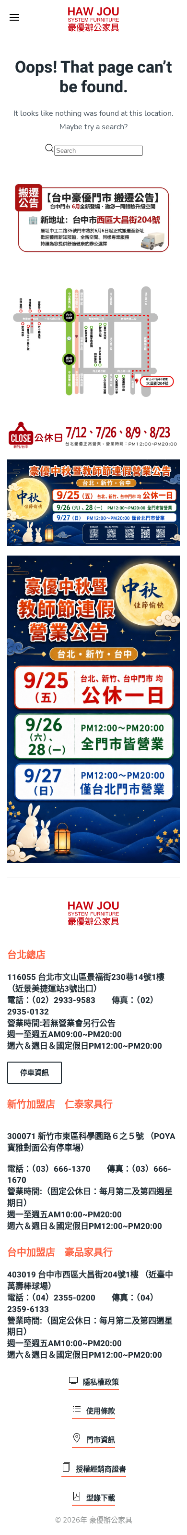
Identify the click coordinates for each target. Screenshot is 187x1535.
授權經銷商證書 (101, 1469)
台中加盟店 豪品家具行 (60, 1253)
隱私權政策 (101, 1382)
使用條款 (100, 1411)
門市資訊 (100, 1440)
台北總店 (26, 955)
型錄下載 (100, 1498)
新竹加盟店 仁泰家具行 (60, 1105)
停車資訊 (34, 1072)
